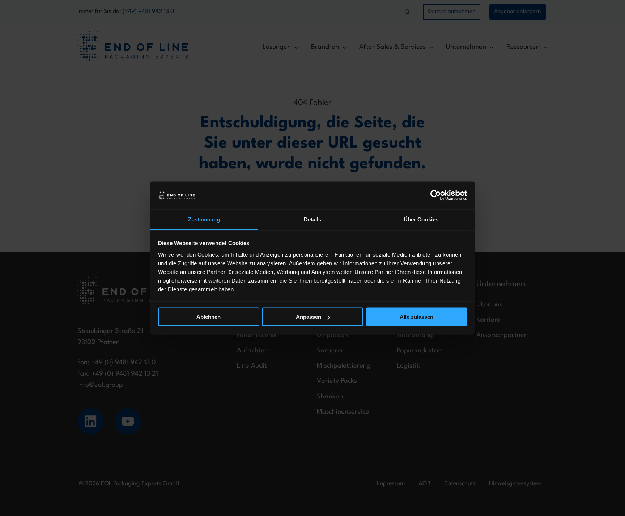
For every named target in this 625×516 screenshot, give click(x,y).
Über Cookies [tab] (421, 219)
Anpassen (308, 317)
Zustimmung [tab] (204, 219)
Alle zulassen (416, 317)
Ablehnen (208, 317)
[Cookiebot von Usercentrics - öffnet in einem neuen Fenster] (435, 195)
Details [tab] (313, 219)
